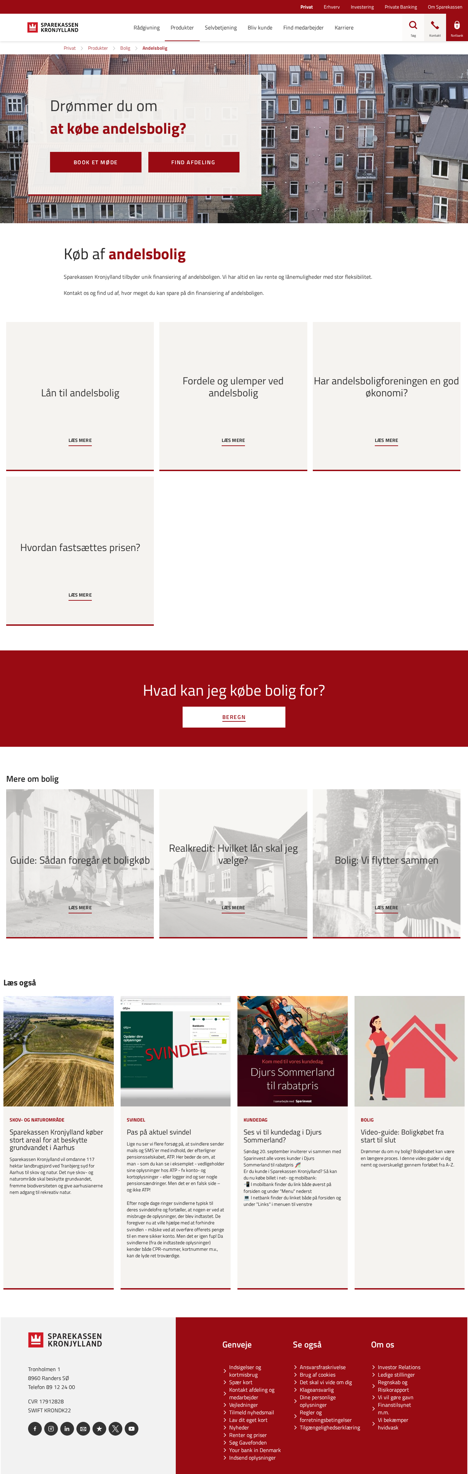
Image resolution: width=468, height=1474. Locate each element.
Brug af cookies (317, 1374)
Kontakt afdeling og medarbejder (251, 1393)
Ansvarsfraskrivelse (323, 1367)
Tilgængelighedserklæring (330, 1427)
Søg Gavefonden (248, 1442)
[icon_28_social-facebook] (35, 1429)
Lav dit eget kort (248, 1420)
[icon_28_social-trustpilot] (99, 1429)
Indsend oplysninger (252, 1457)
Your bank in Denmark (255, 1450)
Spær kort (241, 1382)
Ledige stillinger (396, 1374)
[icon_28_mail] (83, 1429)
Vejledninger (243, 1405)
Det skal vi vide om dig (326, 1382)
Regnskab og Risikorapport (393, 1385)
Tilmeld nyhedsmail (251, 1412)
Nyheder (239, 1427)
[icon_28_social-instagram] (51, 1429)
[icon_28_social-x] (115, 1429)
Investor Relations (399, 1367)
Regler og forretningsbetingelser (326, 1416)
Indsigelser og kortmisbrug (245, 1370)
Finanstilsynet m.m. (394, 1408)
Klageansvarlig (317, 1389)
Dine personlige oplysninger (318, 1401)
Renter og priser (248, 1435)
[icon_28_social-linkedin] (67, 1429)
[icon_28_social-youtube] (131, 1429)
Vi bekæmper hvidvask (393, 1423)
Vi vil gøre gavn (396, 1397)
